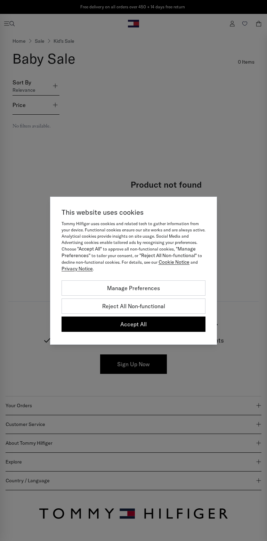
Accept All (133, 324)
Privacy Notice (77, 268)
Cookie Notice (174, 262)
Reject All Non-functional (133, 306)
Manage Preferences (133, 288)
